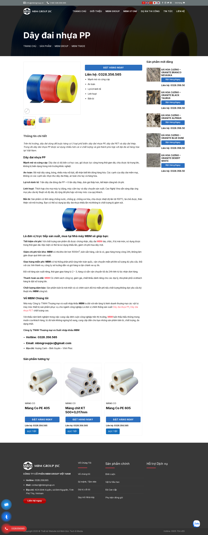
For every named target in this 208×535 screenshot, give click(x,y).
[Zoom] (27, 111)
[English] (147, 3)
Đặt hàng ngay (173, 79)
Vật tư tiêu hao (112, 482)
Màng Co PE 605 (118, 408)
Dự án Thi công (150, 11)
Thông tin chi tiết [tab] (35, 136)
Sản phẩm (45, 46)
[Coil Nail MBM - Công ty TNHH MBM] (37, 11)
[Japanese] (155, 3)
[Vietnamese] (144, 3)
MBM (99, 241)
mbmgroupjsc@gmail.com (48, 343)
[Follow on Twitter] (168, 3)
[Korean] (158, 3)
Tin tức (168, 11)
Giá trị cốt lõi (84, 489)
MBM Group (113, 11)
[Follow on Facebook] (163, 3)
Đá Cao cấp (111, 489)
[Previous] (28, 88)
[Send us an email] (171, 3)
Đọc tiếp (31, 431)
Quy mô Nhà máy (86, 497)
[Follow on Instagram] (165, 3)
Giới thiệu (96, 11)
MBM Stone (130, 11)
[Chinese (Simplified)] (151, 3)
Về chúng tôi (84, 474)
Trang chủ (79, 11)
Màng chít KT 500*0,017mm (76, 410)
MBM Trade (78, 46)
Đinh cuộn (110, 474)
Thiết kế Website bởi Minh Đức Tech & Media (62, 531)
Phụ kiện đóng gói (114, 497)
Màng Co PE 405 (37, 408)
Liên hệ (180, 11)
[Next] (75, 88)
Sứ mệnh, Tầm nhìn (87, 481)
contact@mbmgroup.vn (40, 485)
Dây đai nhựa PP (121, 307)
